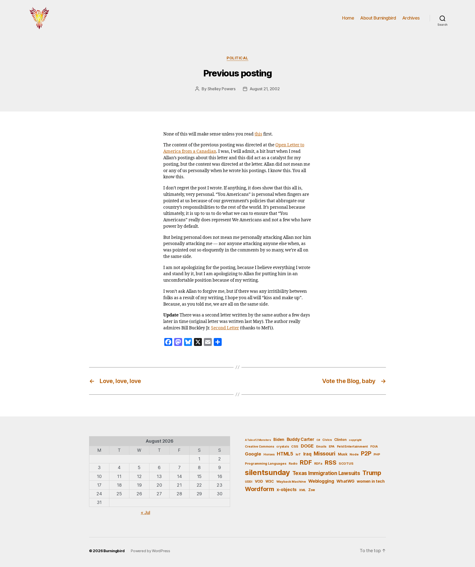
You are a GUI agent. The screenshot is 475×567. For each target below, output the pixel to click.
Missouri (324, 453)
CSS (294, 446)
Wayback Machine (291, 481)
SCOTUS (346, 463)
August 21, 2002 (265, 88)
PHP (377, 454)
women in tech (371, 481)
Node (354, 454)
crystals (282, 446)
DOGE (307, 446)
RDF (306, 462)
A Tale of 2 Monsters (258, 440)
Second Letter (225, 328)
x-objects (287, 489)
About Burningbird (378, 18)
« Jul (145, 512)
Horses (268, 454)
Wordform (259, 489)
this (258, 134)
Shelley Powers (222, 88)
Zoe (311, 490)
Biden (278, 439)
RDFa (318, 463)
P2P (366, 453)
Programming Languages (265, 463)
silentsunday (267, 472)
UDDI (248, 481)
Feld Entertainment (352, 446)
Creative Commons (259, 446)
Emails (321, 446)
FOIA (374, 446)
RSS (330, 462)
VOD (259, 481)
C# (318, 440)
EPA (331, 446)
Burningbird (114, 550)
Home (348, 18)
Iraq (307, 453)
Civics (327, 440)
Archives (411, 18)
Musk (342, 454)
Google (253, 453)
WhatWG (345, 481)
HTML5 (285, 454)
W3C (269, 481)
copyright (355, 440)
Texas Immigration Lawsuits (326, 473)
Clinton (340, 439)
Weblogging (321, 481)
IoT (298, 454)
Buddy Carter (300, 439)
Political (237, 58)
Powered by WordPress (150, 550)
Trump (371, 472)
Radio (293, 463)
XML (302, 490)
